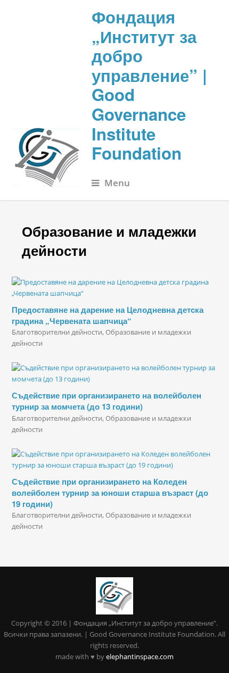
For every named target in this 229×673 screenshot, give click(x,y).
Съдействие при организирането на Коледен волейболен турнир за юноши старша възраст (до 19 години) (110, 493)
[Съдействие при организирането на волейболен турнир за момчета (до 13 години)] (115, 373)
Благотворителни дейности (57, 332)
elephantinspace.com (140, 656)
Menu (117, 183)
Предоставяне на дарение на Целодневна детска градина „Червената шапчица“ (107, 315)
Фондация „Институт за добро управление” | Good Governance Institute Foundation (149, 85)
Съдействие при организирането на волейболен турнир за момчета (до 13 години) (106, 400)
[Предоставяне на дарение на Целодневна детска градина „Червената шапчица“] (115, 288)
